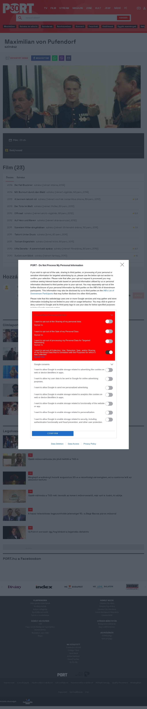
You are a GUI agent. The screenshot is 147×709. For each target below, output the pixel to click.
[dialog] (73, 354)
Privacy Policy (90, 444)
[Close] (123, 265)
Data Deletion (57, 444)
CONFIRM (53, 433)
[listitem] (73, 315)
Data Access (73, 444)
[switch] (109, 321)
